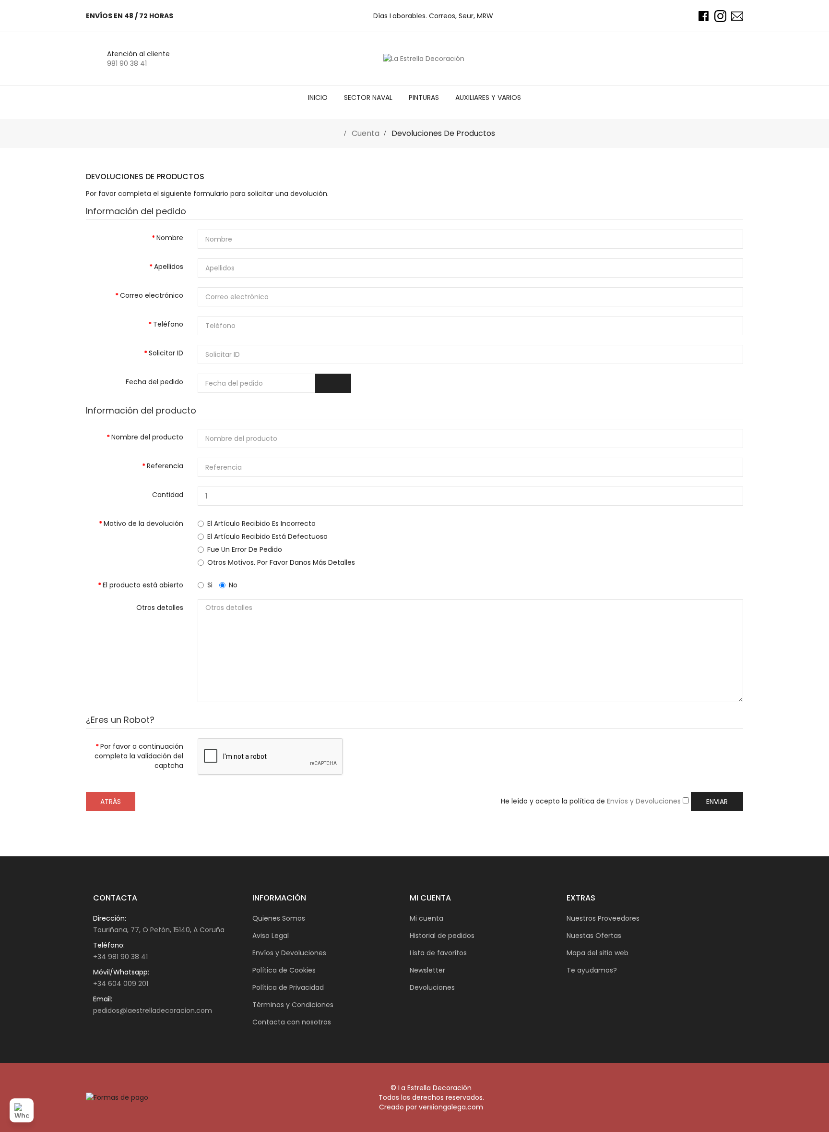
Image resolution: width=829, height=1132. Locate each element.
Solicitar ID (166, 353)
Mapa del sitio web (597, 953)
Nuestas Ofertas (594, 935)
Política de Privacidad (288, 987)
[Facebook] (704, 16)
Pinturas (424, 97)
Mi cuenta (426, 918)
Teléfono (168, 324)
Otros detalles (159, 607)
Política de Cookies (284, 970)
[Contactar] (737, 16)
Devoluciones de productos (442, 133)
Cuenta (364, 133)
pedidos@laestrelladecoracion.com (152, 1010)
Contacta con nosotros (291, 1022)
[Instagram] (720, 16)
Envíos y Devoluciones (645, 801)
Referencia (165, 466)
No (233, 585)
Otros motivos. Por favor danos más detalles (281, 562)
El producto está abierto (143, 585)
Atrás (110, 801)
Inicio (318, 97)
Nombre (169, 238)
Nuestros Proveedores (603, 918)
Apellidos (168, 266)
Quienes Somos (278, 918)
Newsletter (427, 970)
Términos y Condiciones (292, 1005)
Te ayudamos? (592, 970)
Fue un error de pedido (244, 549)
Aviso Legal (270, 935)
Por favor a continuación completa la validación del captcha (139, 756)
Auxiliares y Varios (488, 97)
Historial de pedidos (442, 935)
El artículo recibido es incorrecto (261, 523)
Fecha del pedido (154, 382)
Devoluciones (432, 987)
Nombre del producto (147, 437)
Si (210, 585)
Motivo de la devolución (143, 523)
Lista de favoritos (438, 953)
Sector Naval (368, 97)
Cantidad (167, 494)
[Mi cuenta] (716, 59)
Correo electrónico (151, 295)
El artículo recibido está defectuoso (267, 536)
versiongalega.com (451, 1107)
